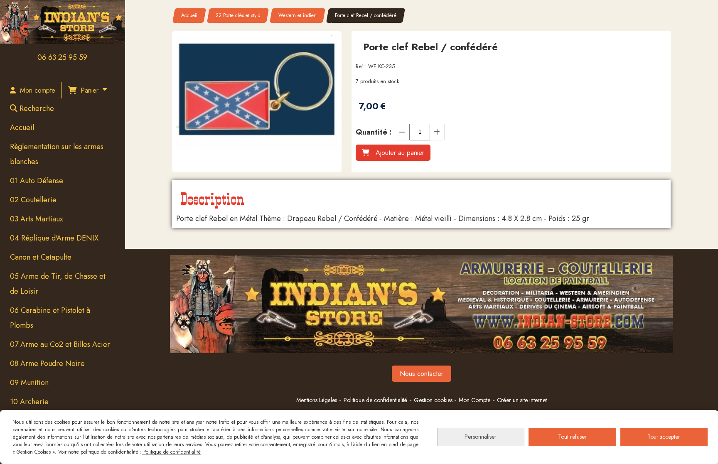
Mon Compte (474, 400)
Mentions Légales (316, 400)
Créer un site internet (522, 400)
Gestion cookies (434, 400)
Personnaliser (481, 436)
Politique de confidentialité (375, 400)
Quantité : (373, 132)
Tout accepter (663, 436)
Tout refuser (572, 436)
